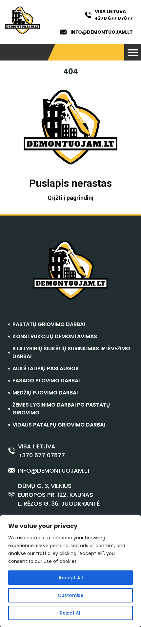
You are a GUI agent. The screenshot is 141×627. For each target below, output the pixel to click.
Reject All (71, 613)
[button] (132, 52)
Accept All (70, 577)
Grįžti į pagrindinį (70, 197)
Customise (70, 595)
